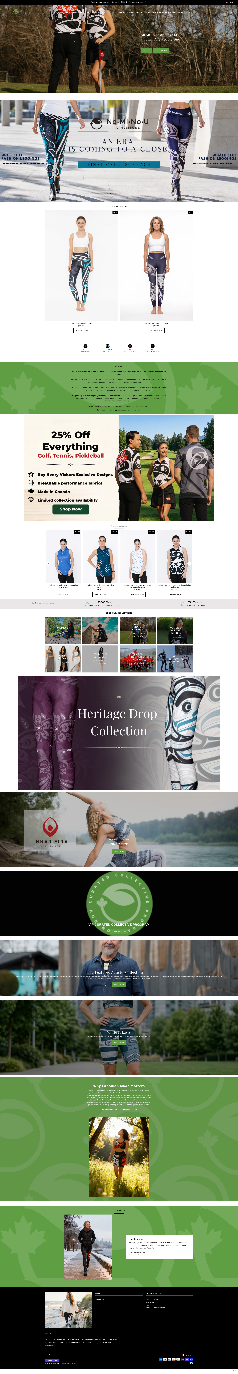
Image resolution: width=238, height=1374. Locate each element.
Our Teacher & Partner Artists (100, 12)
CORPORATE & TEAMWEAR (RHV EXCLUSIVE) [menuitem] (164, 12)
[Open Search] (225, 12)
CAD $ (232, 2)
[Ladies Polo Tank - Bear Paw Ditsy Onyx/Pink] (100, 556)
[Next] (189, 563)
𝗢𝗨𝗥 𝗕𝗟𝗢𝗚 (119, 1210)
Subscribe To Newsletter (155, 1308)
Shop (55, 12)
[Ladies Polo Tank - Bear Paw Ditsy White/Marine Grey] (137, 556)
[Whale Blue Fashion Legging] (156, 265)
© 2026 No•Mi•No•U (52, 1363)
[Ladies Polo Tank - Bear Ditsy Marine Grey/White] (63, 556)
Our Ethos (77, 12)
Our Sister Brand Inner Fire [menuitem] (131, 12)
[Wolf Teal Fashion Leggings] (81, 265)
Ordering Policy (152, 1300)
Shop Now (119, 1042)
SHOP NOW (146, 50)
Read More (151, 1248)
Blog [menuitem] (188, 12)
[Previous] (48, 563)
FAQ (147, 1305)
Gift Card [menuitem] (65, 12)
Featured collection (119, 206)
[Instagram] (49, 1354)
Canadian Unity (136, 1239)
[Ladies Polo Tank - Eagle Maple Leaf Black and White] (174, 556)
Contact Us (99, 1300)
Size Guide (150, 1302)
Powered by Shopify (69, 1363)
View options (81, 331)
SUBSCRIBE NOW (161, 50)
